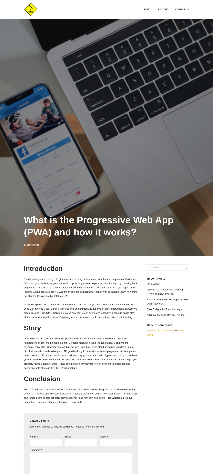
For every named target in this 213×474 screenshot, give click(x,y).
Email (68, 436)
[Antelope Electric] (31, 9)
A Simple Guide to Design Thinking (165, 315)
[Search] (186, 267)
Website (104, 436)
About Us (163, 9)
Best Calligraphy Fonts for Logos (164, 309)
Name (34, 436)
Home (147, 9)
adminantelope (34, 245)
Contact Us (182, 9)
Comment (36, 450)
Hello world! (153, 284)
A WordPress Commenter (161, 330)
